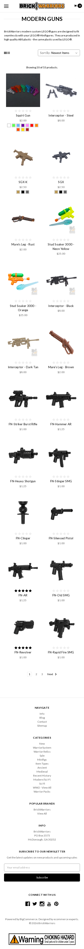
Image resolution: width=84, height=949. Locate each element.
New (42, 743)
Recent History (42, 775)
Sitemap (42, 725)
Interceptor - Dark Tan (23, 367)
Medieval (42, 771)
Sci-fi (42, 783)
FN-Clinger (23, 538)
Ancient (42, 767)
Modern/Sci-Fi (42, 779)
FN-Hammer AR (60, 424)
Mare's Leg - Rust (22, 244)
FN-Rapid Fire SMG (61, 652)
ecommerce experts (66, 919)
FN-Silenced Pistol (61, 538)
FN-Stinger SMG (61, 481)
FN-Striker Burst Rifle (23, 424)
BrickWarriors (42, 809)
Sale (42, 755)
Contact (42, 721)
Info (42, 713)
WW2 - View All (42, 787)
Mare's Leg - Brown (61, 367)
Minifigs (42, 759)
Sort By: (45, 53)
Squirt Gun (23, 115)
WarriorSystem (42, 747)
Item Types (42, 763)
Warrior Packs (42, 791)
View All (42, 813)
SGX (61, 182)
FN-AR (23, 595)
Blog (42, 717)
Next (50, 674)
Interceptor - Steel (60, 115)
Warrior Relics (42, 751)
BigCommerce (28, 919)
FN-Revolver (23, 652)
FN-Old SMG (61, 595)
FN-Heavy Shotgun (23, 481)
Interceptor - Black (61, 306)
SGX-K (23, 182)
